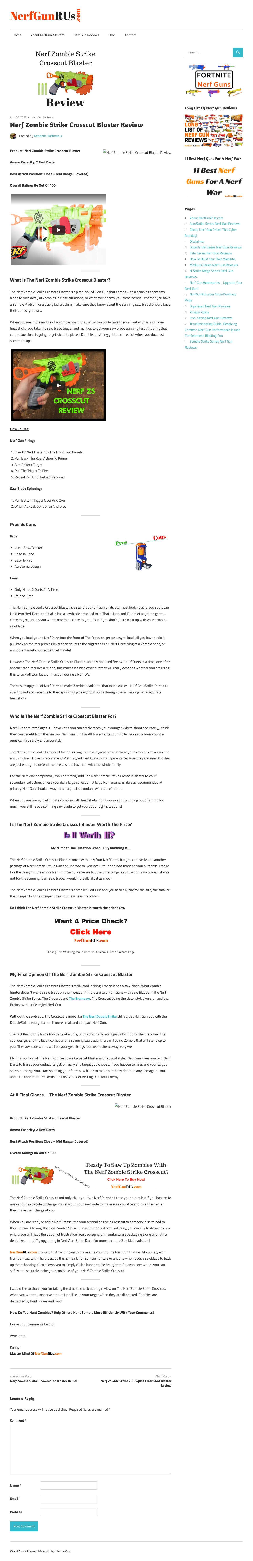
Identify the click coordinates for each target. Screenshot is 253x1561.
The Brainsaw (79, 998)
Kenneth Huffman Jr (48, 135)
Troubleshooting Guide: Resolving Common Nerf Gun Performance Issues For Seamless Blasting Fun (212, 329)
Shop (112, 35)
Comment (18, 1420)
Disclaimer (197, 241)
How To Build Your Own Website (212, 259)
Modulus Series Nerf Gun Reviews (214, 265)
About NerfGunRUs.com (47, 35)
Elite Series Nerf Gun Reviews (211, 253)
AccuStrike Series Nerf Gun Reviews (215, 223)
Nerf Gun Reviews (86, 35)
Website (16, 1511)
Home (17, 35)
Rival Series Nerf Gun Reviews (211, 317)
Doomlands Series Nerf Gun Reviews (216, 247)
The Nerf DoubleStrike (100, 1016)
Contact (130, 35)
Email (15, 1498)
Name (15, 1485)
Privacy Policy (199, 312)
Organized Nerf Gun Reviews (210, 306)
